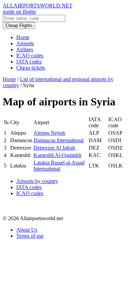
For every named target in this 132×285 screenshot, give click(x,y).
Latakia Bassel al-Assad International (59, 166)
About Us (26, 230)
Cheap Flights (18, 25)
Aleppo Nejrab (49, 133)
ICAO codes (29, 55)
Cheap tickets (30, 68)
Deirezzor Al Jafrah (54, 148)
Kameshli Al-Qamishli (57, 155)
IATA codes (29, 61)
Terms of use (30, 236)
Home (22, 37)
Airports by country (37, 181)
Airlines (24, 49)
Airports (25, 43)
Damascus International (59, 140)
